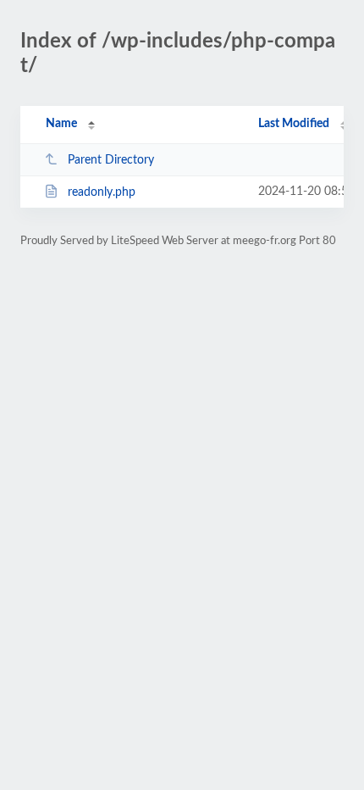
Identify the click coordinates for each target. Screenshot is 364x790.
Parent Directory (111, 160)
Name (61, 124)
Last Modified (293, 124)
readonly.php (101, 192)
